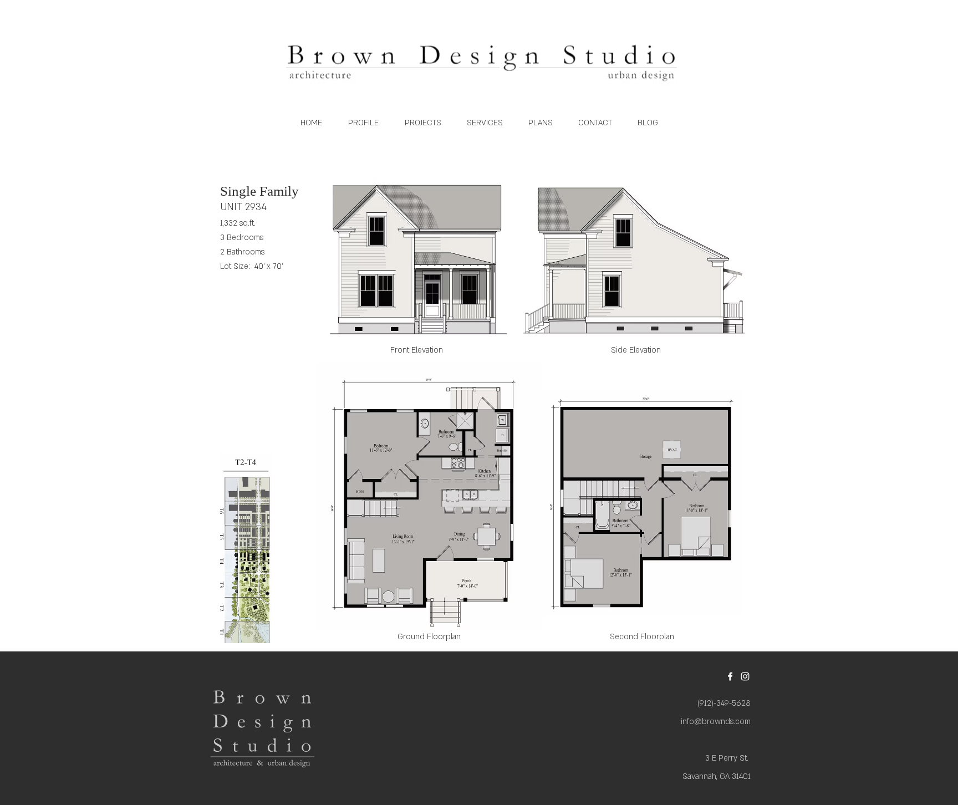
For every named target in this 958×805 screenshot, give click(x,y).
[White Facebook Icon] (730, 676)
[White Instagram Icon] (745, 676)
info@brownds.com (716, 721)
